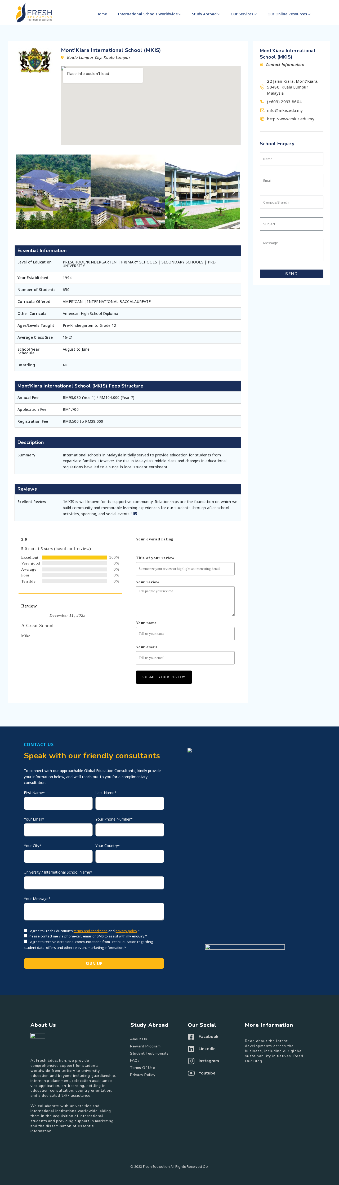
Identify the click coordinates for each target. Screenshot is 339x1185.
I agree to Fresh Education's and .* (84, 930)
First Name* (34, 793)
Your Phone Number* (114, 819)
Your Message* (37, 899)
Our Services (242, 13)
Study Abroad (204, 13)
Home (101, 13)
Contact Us (39, 744)
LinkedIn (207, 1049)
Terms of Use (142, 1067)
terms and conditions (91, 930)
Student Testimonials (149, 1053)
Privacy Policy (142, 1074)
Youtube (207, 1073)
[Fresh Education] (34, 13)
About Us (138, 1039)
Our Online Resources (287, 13)
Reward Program (145, 1046)
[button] (22, 191)
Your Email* (34, 819)
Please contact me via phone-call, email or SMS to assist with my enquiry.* (88, 936)
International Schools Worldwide (148, 13)
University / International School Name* (58, 872)
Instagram (209, 1061)
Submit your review (163, 677)
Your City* (32, 846)
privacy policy (126, 930)
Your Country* (107, 846)
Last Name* (106, 793)
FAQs (135, 1060)
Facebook (208, 1036)
